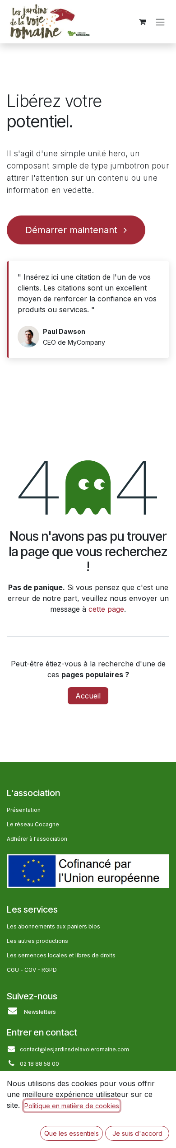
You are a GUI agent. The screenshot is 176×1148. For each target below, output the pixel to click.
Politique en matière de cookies (71, 1106)
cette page (106, 609)
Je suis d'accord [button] (137, 1133)
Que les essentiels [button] (71, 1133)
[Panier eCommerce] (142, 22)
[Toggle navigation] (160, 21)
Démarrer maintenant (72, 230)
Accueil (88, 695)
